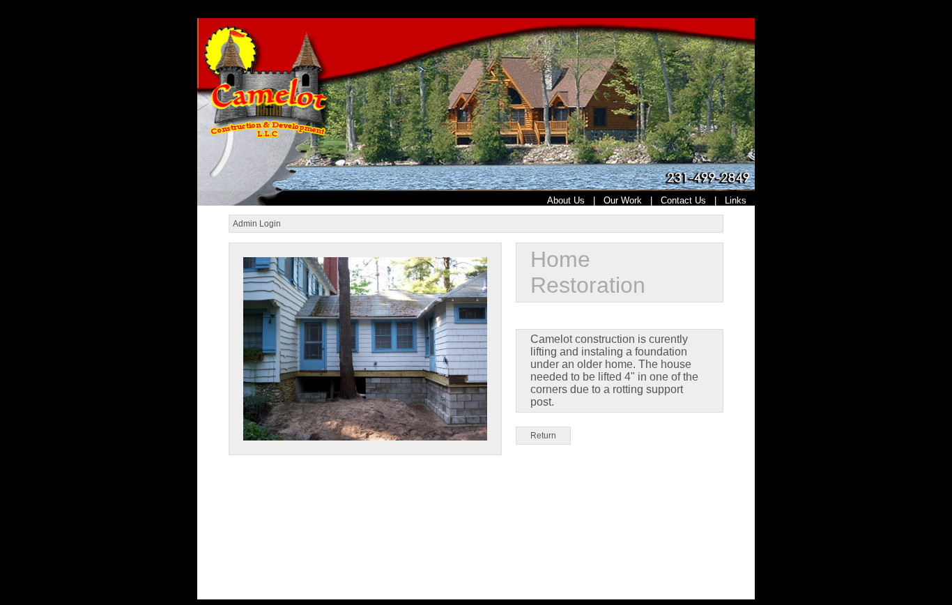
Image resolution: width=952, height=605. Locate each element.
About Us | (575, 200)
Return (543, 436)
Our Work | (632, 200)
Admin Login (257, 224)
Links (740, 200)
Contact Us (683, 200)
